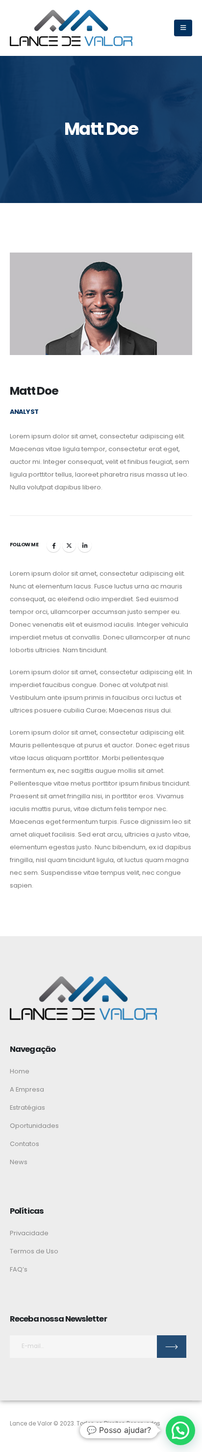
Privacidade (29, 1233)
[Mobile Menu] (183, 28)
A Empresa (27, 1089)
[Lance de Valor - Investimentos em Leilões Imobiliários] (71, 28)
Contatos (24, 1143)
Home (19, 1071)
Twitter (69, 545)
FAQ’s (18, 1269)
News (18, 1162)
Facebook (53, 545)
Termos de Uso (34, 1251)
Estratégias (27, 1107)
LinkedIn (85, 545)
